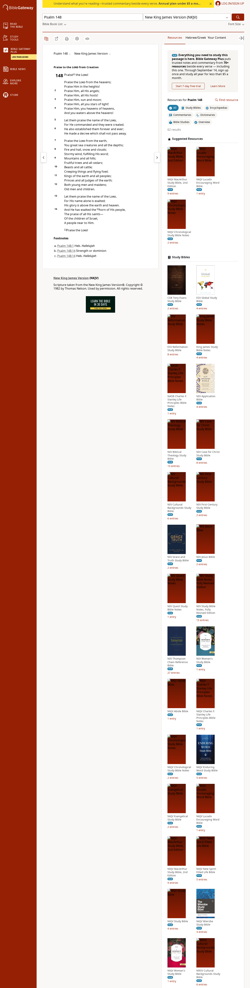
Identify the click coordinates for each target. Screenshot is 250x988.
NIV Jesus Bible (205, 557)
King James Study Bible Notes (207, 348)
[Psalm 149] (157, 157)
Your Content (217, 38)
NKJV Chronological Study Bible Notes (179, 233)
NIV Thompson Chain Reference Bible (177, 662)
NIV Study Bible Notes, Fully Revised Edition (205, 609)
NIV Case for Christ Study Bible (208, 453)
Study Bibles (181, 257)
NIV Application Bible (205, 398)
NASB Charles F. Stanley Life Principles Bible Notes (177, 401)
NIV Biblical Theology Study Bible (176, 455)
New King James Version (71, 278)
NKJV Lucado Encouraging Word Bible (207, 183)
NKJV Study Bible (177, 921)
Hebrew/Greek (196, 38)
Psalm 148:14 (66, 251)
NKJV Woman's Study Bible (176, 972)
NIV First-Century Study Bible (206, 506)
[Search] (238, 17)
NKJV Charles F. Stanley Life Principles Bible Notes (205, 716)
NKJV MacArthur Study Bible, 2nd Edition (177, 183)
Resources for (184, 100)
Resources (175, 38)
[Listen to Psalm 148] (87, 39)
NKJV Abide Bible (177, 711)
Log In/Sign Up (232, 3)
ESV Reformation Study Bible (177, 348)
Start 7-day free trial (188, 86)
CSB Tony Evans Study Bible (176, 299)
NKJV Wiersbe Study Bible (204, 923)
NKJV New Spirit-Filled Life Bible (206, 870)
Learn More (217, 86)
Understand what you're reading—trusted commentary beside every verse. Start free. (136, 3)
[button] (229, 4)
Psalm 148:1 (65, 246)
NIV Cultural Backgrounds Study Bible (179, 508)
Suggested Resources (187, 139)
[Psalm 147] (43, 157)
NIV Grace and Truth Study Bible (178, 558)
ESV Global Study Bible (206, 299)
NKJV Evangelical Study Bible (177, 818)
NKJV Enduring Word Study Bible (207, 769)
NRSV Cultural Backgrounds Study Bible (208, 974)
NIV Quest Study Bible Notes (177, 608)
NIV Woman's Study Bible (204, 660)
